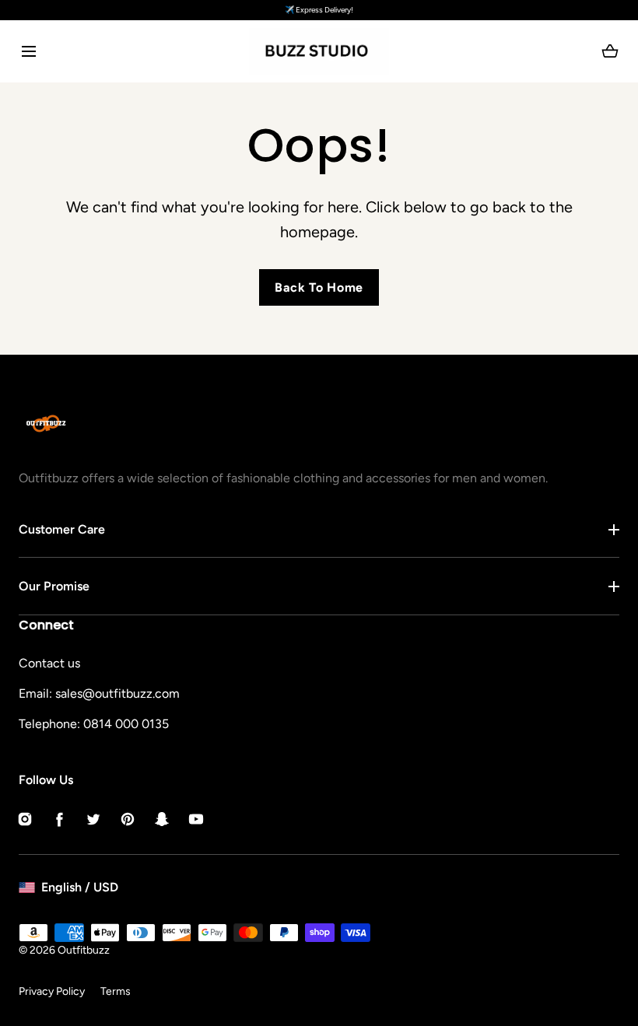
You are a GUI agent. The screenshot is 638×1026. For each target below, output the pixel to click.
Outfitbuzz (84, 950)
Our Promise (54, 586)
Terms (115, 991)
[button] (28, 51)
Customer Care (62, 529)
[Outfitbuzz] (319, 51)
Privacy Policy (52, 991)
